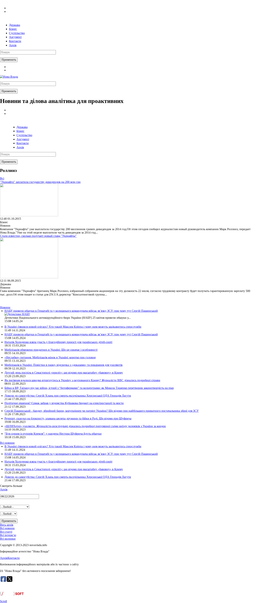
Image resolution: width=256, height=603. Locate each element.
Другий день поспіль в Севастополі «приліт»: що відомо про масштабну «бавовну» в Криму (63, 372)
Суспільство (17, 33)
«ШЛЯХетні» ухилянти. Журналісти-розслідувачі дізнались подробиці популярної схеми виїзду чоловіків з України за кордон (85, 426)
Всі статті (6, 531)
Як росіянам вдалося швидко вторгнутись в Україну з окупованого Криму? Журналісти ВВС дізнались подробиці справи (82, 380)
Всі (2, 178)
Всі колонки (8, 538)
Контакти (15, 41)
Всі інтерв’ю (8, 535)
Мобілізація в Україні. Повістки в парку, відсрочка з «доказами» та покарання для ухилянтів (63, 364)
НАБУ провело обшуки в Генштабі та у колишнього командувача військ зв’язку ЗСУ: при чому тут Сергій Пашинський (81, 310)
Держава (14, 25)
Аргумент (15, 37)
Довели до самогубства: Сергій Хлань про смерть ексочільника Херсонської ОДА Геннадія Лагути (67, 395)
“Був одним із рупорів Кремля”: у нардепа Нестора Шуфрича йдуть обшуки (53, 433)
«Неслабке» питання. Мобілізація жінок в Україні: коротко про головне (50, 357)
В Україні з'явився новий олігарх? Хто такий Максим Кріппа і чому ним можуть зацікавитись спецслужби (72, 326)
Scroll (3, 601)
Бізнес (13, 29)
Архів (12, 45)
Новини (5, 307)
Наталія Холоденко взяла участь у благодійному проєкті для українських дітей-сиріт (58, 342)
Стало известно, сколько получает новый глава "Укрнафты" (38, 235)
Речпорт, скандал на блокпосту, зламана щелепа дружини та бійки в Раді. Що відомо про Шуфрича (67, 418)
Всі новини (7, 442)
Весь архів (6, 524)
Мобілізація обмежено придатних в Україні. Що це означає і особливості (50, 349)
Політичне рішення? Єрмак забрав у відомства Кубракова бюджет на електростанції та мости (64, 403)
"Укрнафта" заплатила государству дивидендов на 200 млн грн (40, 182)
